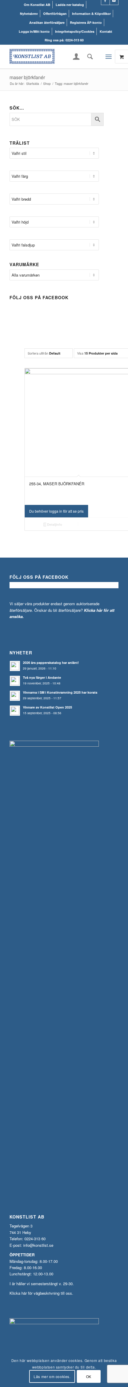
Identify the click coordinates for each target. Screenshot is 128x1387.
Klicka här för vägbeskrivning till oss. (41, 1293)
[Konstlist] (53, 56)
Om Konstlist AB (37, 4)
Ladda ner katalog (70, 4)
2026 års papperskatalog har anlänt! (51, 662)
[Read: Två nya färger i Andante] (15, 680)
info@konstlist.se (38, 1245)
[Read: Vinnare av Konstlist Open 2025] (15, 710)
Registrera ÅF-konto (86, 22)
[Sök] (88, 56)
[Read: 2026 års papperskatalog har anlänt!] (15, 666)
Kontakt (106, 31)
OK (88, 1376)
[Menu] (108, 56)
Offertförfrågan (55, 13)
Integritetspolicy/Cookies (74, 31)
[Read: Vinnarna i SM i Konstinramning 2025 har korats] (15, 695)
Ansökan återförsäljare (47, 22)
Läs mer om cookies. (52, 1376)
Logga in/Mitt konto (34, 31)
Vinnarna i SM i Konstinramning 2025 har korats (60, 692)
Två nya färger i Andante (42, 677)
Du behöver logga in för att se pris (56, 511)
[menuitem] (37, 4)
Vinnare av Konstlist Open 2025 (47, 707)
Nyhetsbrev (29, 13)
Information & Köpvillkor (91, 13)
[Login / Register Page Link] (76, 57)
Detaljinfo (54, 524)
